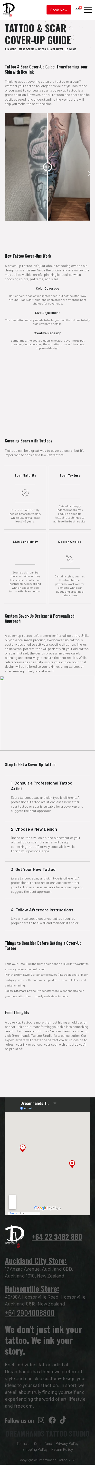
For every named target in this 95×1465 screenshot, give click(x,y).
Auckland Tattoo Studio (19, 48)
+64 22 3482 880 (57, 1236)
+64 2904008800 (30, 1312)
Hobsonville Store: (32, 1288)
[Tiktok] (63, 1420)
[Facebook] (52, 1420)
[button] (89, 174)
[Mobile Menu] (88, 10)
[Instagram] (41, 1420)
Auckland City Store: (36, 1260)
